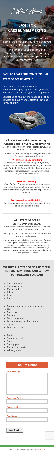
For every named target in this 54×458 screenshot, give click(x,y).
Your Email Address (16, 398)
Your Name (12, 416)
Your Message (13, 371)
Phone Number (13, 407)
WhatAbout (41, 450)
